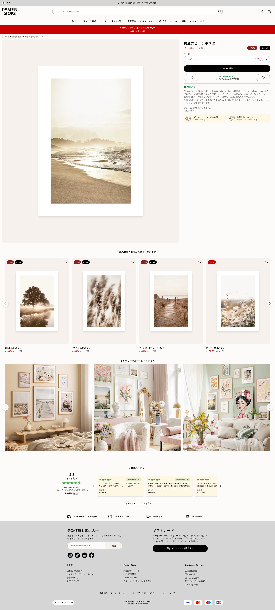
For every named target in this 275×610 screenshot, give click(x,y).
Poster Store (144, 601)
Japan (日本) (63, 602)
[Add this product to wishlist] (263, 77)
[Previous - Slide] (5, 303)
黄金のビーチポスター (34, 36)
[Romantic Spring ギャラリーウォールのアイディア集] (137, 407)
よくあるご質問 (192, 577)
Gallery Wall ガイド (75, 571)
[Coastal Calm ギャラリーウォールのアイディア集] (48, 407)
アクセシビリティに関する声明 (137, 581)
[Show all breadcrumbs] (5, 36)
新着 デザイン (73, 577)
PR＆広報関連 (129, 574)
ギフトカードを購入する (182, 548)
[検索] (220, 11)
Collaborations (130, 577)
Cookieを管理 (191, 584)
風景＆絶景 (16, 36)
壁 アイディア (73, 581)
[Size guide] (191, 77)
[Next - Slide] (269, 303)
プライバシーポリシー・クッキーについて (156, 593)
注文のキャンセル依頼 (195, 581)
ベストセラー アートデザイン (80, 574)
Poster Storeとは (131, 571)
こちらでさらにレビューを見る (137, 503)
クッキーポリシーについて (122, 593)
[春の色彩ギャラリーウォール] (226, 407)
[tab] (262, 11)
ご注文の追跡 (191, 571)
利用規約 (104, 593)
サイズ (187, 54)
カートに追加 (227, 68)
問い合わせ (190, 574)
